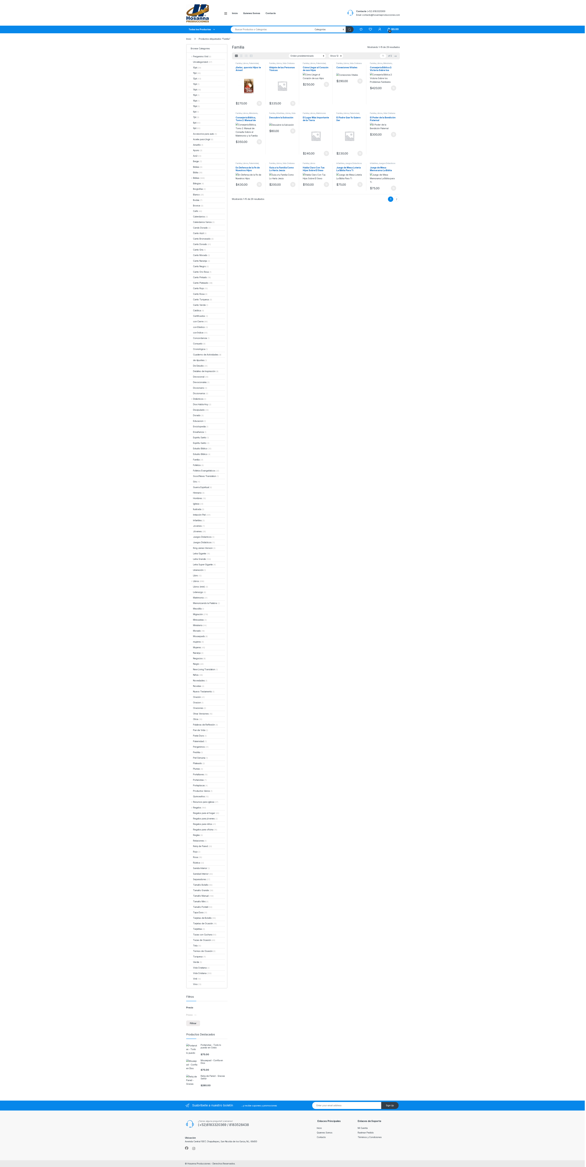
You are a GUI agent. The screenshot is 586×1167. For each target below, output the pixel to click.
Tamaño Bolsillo (202, 884)
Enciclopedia (200, 426)
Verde (197, 962)
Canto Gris (199, 249)
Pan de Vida (200, 730)
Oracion (198, 702)
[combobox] (272, 29)
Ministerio (387, 63)
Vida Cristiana (289, 63)
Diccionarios (200, 393)
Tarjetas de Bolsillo (204, 918)
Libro (197, 575)
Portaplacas (200, 785)
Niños (198, 675)
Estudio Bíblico (201, 454)
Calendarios (200, 216)
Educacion (199, 421)
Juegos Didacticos (353, 163)
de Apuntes (200, 360)
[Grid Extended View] (241, 56)
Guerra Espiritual (202, 487)
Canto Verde (200, 305)
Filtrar (193, 1023)
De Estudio (200, 365)
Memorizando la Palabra (206, 603)
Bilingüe (198, 183)
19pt (196, 106)
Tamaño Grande (203, 890)
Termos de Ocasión (204, 951)
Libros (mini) (199, 586)
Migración (200, 614)
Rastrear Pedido (366, 1132)
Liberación (199, 570)
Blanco (198, 194)
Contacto (271, 13)
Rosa (197, 857)
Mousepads (200, 636)
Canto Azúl (199, 233)
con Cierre (200, 321)
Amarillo (198, 145)
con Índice (200, 332)
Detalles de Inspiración (205, 371)
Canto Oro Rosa (202, 272)
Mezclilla (198, 608)
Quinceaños (201, 796)
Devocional (200, 376)
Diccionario (200, 388)
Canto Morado (201, 255)
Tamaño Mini (200, 901)
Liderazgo (199, 592)
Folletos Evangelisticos (206, 470)
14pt (197, 89)
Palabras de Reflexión (205, 724)
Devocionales (201, 382)
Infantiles (280, 113)
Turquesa (199, 956)
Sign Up (390, 1105)
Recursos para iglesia (205, 802)
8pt (196, 122)
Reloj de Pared (202, 846)
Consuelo (199, 343)
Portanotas (200, 780)
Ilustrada (198, 509)
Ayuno (197, 150)
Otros (197, 719)
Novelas (198, 686)
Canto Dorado (202, 244)
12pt (197, 78)
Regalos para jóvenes (205, 818)
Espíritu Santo (201, 443)
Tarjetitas (199, 929)
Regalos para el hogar (206, 813)
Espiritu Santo (201, 437)
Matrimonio (321, 113)
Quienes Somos (251, 13)
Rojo (196, 851)
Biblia (197, 172)
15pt (196, 95)
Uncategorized (202, 62)
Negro (198, 664)
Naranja (198, 653)
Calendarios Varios (204, 222)
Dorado (198, 415)
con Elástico (200, 327)
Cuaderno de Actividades (207, 354)
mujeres (198, 641)
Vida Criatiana (201, 967)
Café (197, 211)
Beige (197, 161)
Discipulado (201, 410)
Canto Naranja (201, 261)
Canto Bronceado (203, 238)
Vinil (197, 978)
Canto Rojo (200, 288)
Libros (245, 63)
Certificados (200, 316)
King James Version (204, 548)
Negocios (199, 658)
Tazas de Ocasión (204, 940)
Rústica (198, 862)
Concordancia (201, 338)
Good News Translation (206, 476)
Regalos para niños (204, 824)
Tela (197, 945)
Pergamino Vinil (202, 56)
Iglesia (198, 503)
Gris (196, 481)
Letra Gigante (201, 553)
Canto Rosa (200, 294)
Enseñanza (199, 432)
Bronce (198, 205)
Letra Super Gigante (204, 564)
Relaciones (199, 840)
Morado (198, 630)
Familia (239, 63)
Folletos (198, 465)
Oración (198, 697)
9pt (196, 128)
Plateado (199, 763)
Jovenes (199, 526)
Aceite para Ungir (203, 139)
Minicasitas (200, 619)
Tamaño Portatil (202, 907)
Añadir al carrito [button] (259, 103)
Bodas (197, 200)
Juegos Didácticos (204, 542)
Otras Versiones (202, 713)
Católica (198, 310)
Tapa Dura (200, 912)
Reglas (198, 835)
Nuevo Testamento (203, 691)
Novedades (200, 680)
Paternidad (254, 63)
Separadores (201, 879)
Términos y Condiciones (370, 1137)
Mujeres (199, 647)
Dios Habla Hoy (202, 404)
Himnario (198, 492)
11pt (197, 73)
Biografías (199, 189)
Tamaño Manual (203, 895)
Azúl (197, 156)
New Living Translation (205, 669)
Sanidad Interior (203, 874)
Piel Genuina (200, 757)
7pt (196, 117)
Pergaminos (200, 746)
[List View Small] (251, 56)
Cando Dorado (202, 227)
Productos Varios (202, 791)
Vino (197, 984)
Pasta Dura (200, 735)
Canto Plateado (202, 283)
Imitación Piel (201, 514)
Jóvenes (199, 531)
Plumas (198, 768)
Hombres (199, 498)
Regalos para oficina (205, 829)
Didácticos (199, 399)
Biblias (199, 178)
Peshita (198, 752)
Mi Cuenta (363, 1128)
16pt (196, 100)
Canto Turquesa (202, 299)
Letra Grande (202, 559)
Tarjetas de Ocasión (205, 923)
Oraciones (199, 708)
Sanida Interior (201, 868)
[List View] (246, 56)
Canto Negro (201, 266)
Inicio (235, 13)
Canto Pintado (202, 277)
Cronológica (200, 349)
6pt (196, 111)
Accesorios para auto (205, 134)
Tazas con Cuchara (204, 934)
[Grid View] (236, 56)
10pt (197, 67)
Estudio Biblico (202, 448)
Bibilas (197, 167)
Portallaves (200, 774)
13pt (196, 84)
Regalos (199, 807)
